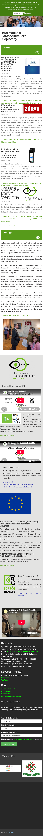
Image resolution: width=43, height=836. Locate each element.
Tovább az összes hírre (9, 226)
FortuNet (11, 832)
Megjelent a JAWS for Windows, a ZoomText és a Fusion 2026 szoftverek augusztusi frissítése (10, 63)
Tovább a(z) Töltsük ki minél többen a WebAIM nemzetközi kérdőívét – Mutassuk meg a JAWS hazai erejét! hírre (21, 218)
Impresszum (6, 694)
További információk (7, 435)
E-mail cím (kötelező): (9, 732)
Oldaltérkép (6, 691)
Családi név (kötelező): (9, 718)
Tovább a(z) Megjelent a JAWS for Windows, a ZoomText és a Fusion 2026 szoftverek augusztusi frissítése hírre (21, 102)
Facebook (5, 678)
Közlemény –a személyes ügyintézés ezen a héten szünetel (10, 108)
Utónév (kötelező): (8, 725)
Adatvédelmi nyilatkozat (11, 696)
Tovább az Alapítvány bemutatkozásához (16, 315)
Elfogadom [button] (17, 13)
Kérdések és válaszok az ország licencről (17, 487)
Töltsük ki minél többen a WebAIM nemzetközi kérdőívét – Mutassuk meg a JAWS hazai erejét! (10, 193)
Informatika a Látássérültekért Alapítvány (13, 36)
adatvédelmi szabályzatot (24, 739)
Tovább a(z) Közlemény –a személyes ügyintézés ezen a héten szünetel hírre (21, 141)
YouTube (4, 680)
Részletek (27, 13)
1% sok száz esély (8, 689)
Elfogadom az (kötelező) (22, 739)
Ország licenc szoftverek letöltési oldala (18, 484)
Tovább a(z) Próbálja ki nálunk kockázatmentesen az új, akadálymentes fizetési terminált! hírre (21, 184)
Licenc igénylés (8, 482)
